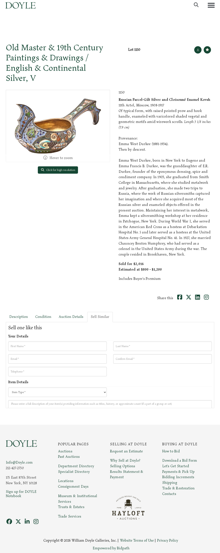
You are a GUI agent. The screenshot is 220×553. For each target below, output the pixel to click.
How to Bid (171, 451)
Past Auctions (69, 457)
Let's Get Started (175, 466)
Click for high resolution (60, 170)
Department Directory (76, 466)
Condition (43, 317)
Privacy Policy (167, 540)
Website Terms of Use (137, 540)
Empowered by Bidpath (111, 548)
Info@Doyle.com (19, 462)
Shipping (169, 483)
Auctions (65, 451)
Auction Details (71, 317)
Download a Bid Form (179, 460)
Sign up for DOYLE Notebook (21, 494)
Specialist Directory (74, 472)
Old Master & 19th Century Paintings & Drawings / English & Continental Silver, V (54, 63)
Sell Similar (100, 317)
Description (18, 317)
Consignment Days (73, 486)
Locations (65, 481)
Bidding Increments (178, 477)
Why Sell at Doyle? (125, 460)
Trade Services (69, 516)
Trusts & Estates (71, 507)
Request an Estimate (126, 451)
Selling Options (122, 466)
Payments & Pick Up (178, 472)
